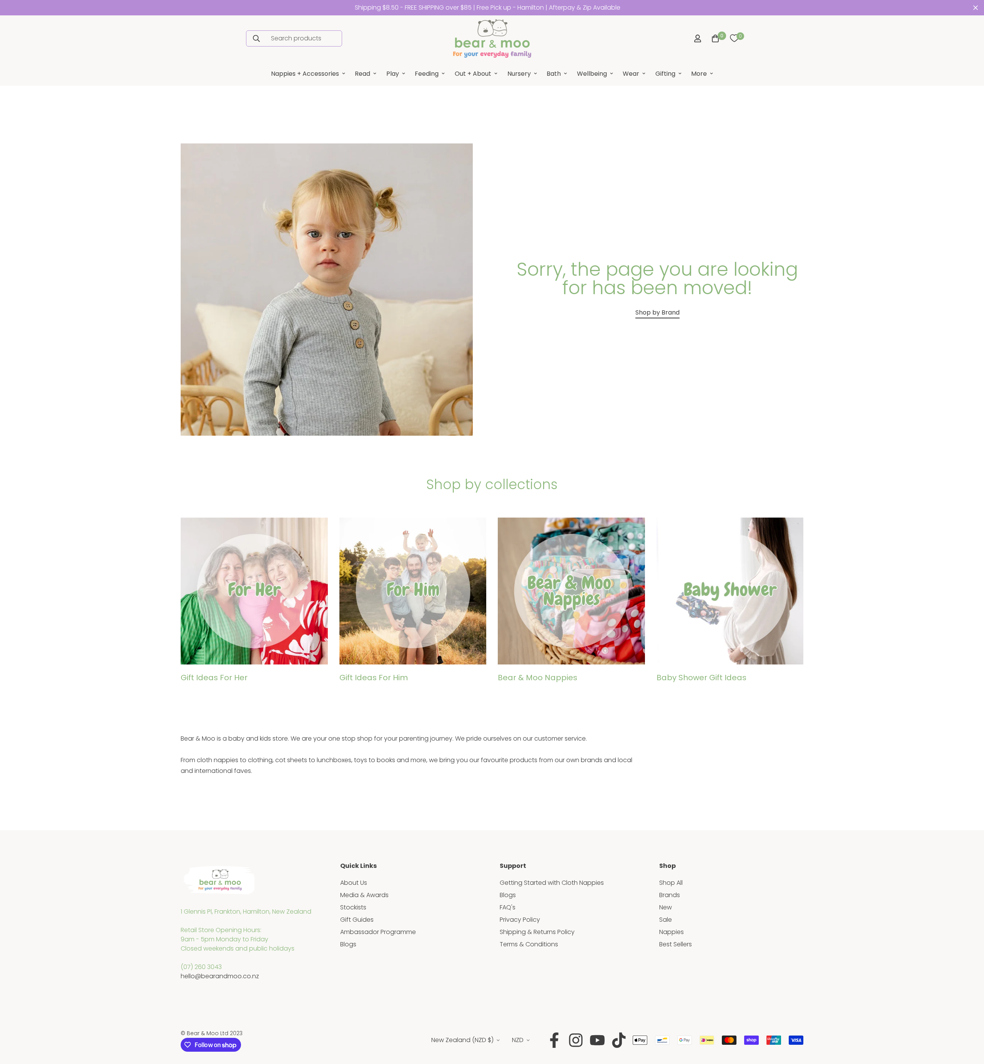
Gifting (665, 73)
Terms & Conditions (529, 944)
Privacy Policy (520, 919)
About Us (353, 882)
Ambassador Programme (378, 931)
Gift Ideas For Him (373, 677)
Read (362, 73)
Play (392, 73)
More (699, 73)
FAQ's (507, 907)
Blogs (348, 944)
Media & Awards (364, 895)
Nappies (671, 931)
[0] (734, 38)
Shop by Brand (657, 312)
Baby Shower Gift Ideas (701, 677)
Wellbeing (592, 73)
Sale (665, 919)
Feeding (427, 73)
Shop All (671, 882)
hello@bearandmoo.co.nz (220, 976)
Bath (554, 73)
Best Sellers (675, 944)
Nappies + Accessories (305, 73)
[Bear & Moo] (492, 38)
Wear (631, 73)
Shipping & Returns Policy (537, 931)
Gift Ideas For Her (214, 677)
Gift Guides (357, 919)
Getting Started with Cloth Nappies (552, 882)
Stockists (353, 907)
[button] (713, 38)
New (665, 907)
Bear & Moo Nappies (537, 677)
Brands (669, 895)
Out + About (473, 73)
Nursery (519, 73)
